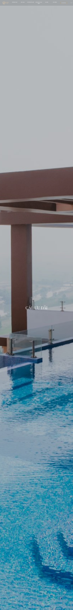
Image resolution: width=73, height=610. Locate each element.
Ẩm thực (23, 2)
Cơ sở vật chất (30, 2)
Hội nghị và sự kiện (38, 3)
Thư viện (55, 2)
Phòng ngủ (14, 2)
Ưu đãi (46, 2)
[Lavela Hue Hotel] (6, 2)
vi (71, 2)
